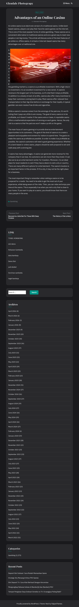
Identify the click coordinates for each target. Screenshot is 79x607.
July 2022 (12, 519)
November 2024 (14, 390)
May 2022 (12, 528)
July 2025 (12, 353)
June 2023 (12, 468)
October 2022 (13, 505)
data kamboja (13, 255)
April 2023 (12, 477)
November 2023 (14, 445)
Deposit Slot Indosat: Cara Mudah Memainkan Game (27, 573)
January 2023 (13, 491)
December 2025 (14, 330)
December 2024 (14, 385)
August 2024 (13, 403)
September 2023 (14, 454)
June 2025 (12, 357)
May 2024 (12, 417)
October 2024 (13, 394)
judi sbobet (12, 267)
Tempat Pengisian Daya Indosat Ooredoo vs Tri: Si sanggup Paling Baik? (34, 592)
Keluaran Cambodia (15, 250)
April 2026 (12, 311)
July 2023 (12, 464)
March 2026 (12, 316)
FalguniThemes (56, 604)
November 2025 (14, 334)
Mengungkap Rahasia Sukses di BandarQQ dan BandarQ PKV (30, 587)
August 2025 (13, 348)
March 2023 (12, 482)
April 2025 (12, 367)
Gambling (14, 201)
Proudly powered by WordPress (28, 604)
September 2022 (14, 510)
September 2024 (14, 399)
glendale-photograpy (40, 21)
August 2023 (13, 459)
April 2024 (12, 422)
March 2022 (12, 537)
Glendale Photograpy (19, 3)
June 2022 (12, 524)
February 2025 (13, 376)
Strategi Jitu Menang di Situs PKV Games (23, 578)
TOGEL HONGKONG (15, 238)
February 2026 (13, 320)
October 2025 (13, 339)
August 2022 (13, 514)
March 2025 (12, 371)
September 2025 (14, 343)
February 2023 (13, 487)
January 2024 (13, 436)
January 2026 (13, 325)
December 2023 (14, 440)
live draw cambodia (15, 273)
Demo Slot (12, 261)
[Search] (72, 3)
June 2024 (12, 413)
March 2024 (12, 427)
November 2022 (14, 501)
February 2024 (13, 431)
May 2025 (12, 362)
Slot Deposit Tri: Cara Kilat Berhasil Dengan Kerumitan (28, 582)
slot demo (12, 244)
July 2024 (12, 408)
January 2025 (13, 380)
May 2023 (12, 473)
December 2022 (14, 496)
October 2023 (13, 450)
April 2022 (12, 533)
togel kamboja (13, 278)
